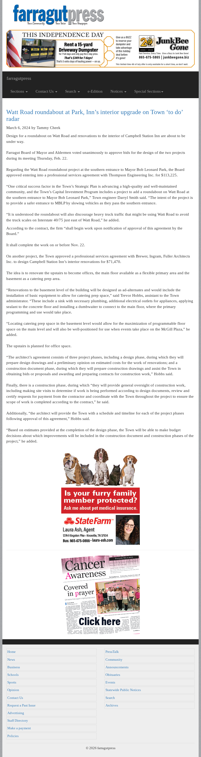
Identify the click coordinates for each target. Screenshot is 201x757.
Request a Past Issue (21, 705)
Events (110, 682)
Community (113, 659)
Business (13, 667)
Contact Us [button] (45, 91)
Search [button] (71, 91)
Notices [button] (117, 91)
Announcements (117, 667)
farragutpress (19, 78)
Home (11, 652)
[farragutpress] (100, 15)
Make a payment (19, 728)
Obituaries (112, 675)
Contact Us (15, 698)
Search (110, 698)
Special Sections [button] (147, 91)
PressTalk (112, 652)
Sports (11, 682)
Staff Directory (17, 720)
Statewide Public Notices (123, 690)
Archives (111, 705)
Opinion (13, 690)
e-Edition (95, 91)
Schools (13, 675)
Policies (13, 736)
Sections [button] (17, 91)
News (11, 659)
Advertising (15, 713)
